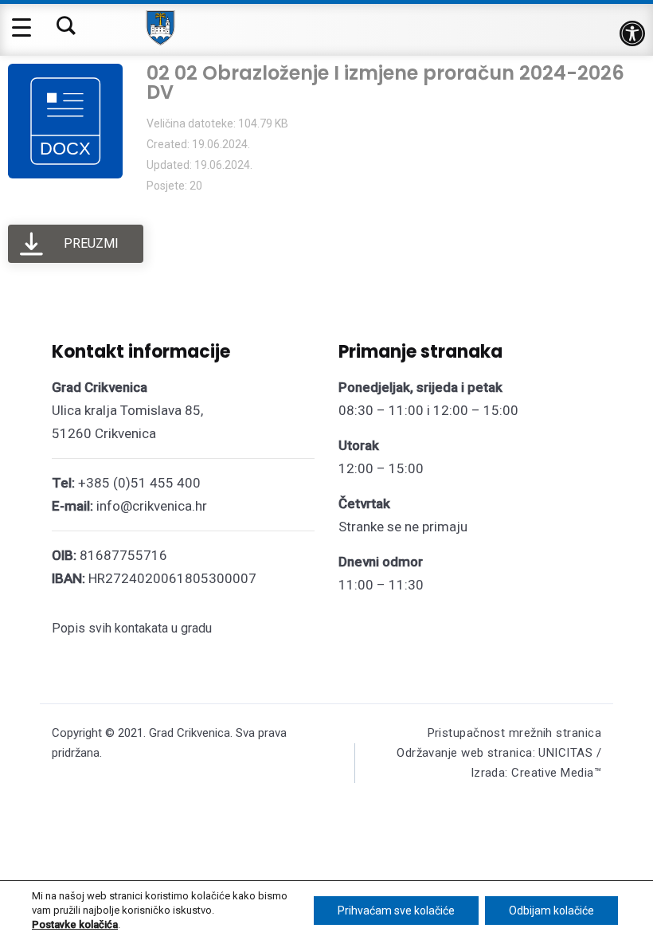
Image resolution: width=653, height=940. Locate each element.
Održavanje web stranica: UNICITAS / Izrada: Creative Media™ (499, 763)
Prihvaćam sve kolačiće (396, 910)
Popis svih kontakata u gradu (132, 628)
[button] (632, 33)
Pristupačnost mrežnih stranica (515, 733)
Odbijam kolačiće (551, 910)
